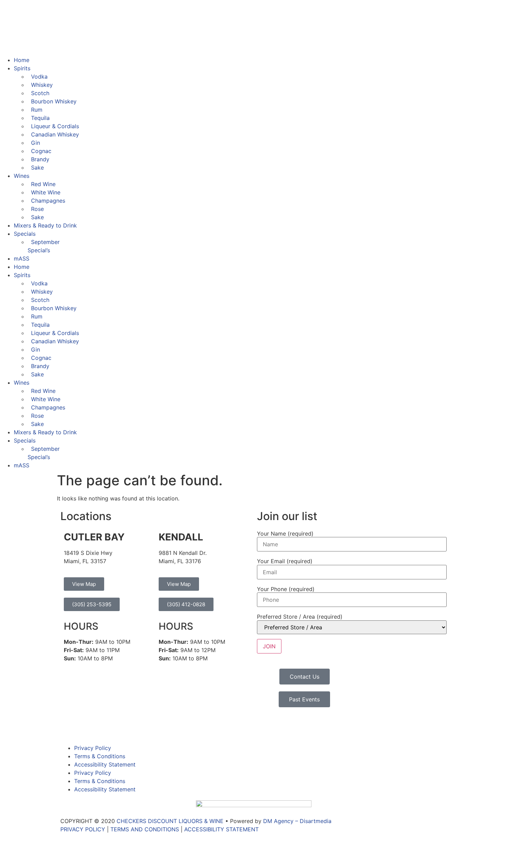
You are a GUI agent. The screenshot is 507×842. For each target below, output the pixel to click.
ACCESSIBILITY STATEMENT (221, 829)
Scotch (40, 93)
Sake (37, 167)
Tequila (40, 117)
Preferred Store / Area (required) (299, 616)
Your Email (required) (284, 561)
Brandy (40, 159)
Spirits (22, 68)
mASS (21, 258)
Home (21, 60)
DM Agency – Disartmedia (297, 821)
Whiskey (42, 84)
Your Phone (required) (286, 589)
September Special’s (44, 246)
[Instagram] (88, 726)
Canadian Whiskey (55, 134)
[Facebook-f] (69, 726)
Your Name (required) (285, 533)
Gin (35, 142)
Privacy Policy (92, 747)
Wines (21, 175)
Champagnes (48, 200)
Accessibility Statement (105, 764)
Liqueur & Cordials (55, 126)
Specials (25, 233)
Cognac (41, 151)
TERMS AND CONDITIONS (144, 829)
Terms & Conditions (99, 756)
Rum (36, 109)
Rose (37, 208)
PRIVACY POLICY (82, 829)
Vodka (39, 76)
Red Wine (43, 184)
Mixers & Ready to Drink (45, 225)
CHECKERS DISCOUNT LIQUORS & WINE (170, 821)
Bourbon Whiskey (54, 101)
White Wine (45, 192)
